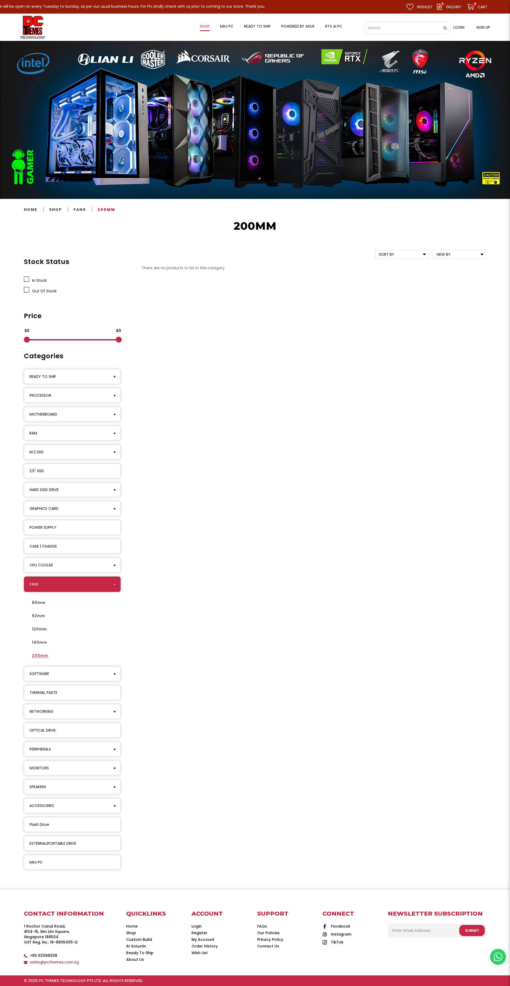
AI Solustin (136, 946)
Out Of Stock (43, 291)
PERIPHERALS (40, 749)
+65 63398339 (43, 955)
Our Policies (268, 933)
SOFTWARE (39, 673)
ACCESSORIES (41, 805)
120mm (39, 629)
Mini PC (36, 862)
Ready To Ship (140, 952)
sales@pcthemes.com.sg (54, 962)
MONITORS (39, 768)
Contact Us (268, 946)
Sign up (483, 27)
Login (458, 27)
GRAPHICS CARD (43, 508)
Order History (205, 946)
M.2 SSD (36, 452)
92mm (38, 615)
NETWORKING (41, 711)
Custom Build (139, 939)
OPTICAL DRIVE (42, 730)
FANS (80, 209)
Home (30, 209)
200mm (106, 209)
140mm (39, 642)
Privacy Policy (270, 939)
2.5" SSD (36, 470)
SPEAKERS (37, 786)
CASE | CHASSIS (43, 546)
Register (199, 933)
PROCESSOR (40, 395)
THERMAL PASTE (43, 692)
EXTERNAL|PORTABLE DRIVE (52, 843)
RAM (33, 433)
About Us (135, 959)
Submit (472, 930)
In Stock (38, 280)
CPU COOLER (41, 565)
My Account (203, 939)
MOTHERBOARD (43, 414)
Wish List (200, 952)
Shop (55, 209)
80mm (38, 602)
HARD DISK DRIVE (44, 489)
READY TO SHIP (42, 376)
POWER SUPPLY (42, 527)
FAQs (262, 926)
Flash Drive (39, 824)
